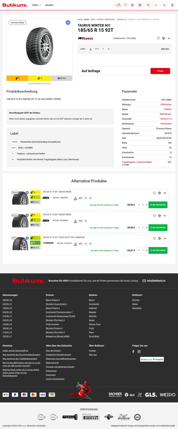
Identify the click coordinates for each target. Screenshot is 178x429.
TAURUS (100, 19)
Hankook (93, 308)
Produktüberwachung (165, 193)
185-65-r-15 (121, 19)
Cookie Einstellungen (55, 379)
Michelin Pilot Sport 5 (55, 332)
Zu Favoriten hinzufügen (154, 193)
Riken (91, 332)
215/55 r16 (7, 332)
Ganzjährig (136, 308)
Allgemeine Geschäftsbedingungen (61, 359)
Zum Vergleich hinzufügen (159, 193)
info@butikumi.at (156, 280)
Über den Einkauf (53, 350)
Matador (92, 312)
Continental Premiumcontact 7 (59, 312)
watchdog (169, 38)
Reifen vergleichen (132, 5)
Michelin (92, 316)
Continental (94, 304)
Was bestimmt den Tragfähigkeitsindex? (20, 359)
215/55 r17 (7, 316)
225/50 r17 (7, 336)
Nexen (91, 320)
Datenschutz (51, 371)
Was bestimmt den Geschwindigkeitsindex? (21, 355)
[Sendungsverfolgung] (118, 5)
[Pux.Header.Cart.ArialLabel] (164, 5)
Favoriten (125, 5)
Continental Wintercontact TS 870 (60, 316)
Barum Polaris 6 (53, 308)
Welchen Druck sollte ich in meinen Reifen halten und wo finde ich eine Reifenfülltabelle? (21, 373)
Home (80, 19)
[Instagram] (139, 351)
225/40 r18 (7, 312)
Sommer (136, 300)
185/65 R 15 (165, 119)
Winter (135, 304)
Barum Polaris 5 (53, 300)
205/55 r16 (7, 300)
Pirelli (91, 328)
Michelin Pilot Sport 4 (55, 320)
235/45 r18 (7, 320)
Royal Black (94, 336)
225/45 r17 (7, 304)
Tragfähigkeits (128, 162)
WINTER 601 (110, 19)
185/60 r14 (7, 328)
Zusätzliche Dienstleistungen (58, 355)
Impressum (51, 375)
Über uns (93, 355)
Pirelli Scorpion (52, 324)
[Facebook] (133, 351)
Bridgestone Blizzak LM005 (57, 336)
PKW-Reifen (166, 104)
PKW (93, 19)
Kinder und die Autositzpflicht (15, 350)
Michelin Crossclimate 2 (56, 304)
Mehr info (165, 49)
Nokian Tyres (94, 324)
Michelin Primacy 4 (54, 328)
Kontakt (92, 350)
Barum (92, 300)
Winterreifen (165, 123)
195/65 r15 (7, 308)
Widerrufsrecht (52, 363)
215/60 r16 (7, 324)
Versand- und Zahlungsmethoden (60, 367)
